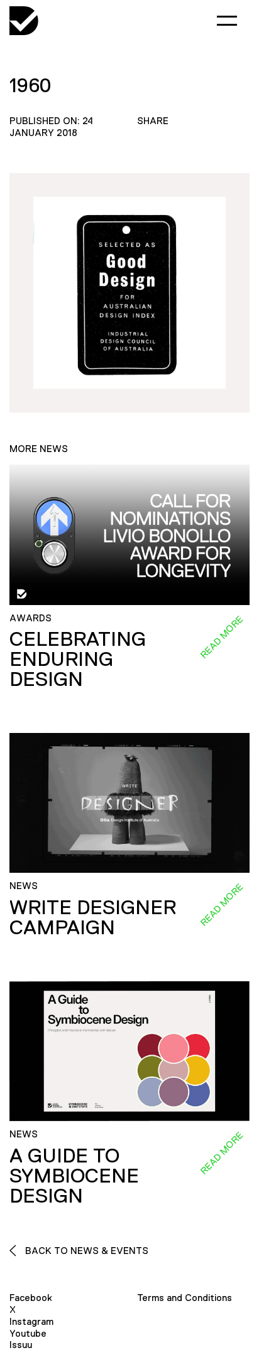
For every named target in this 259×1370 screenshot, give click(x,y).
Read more (221, 636)
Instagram (31, 1321)
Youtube (28, 1333)
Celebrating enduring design (77, 659)
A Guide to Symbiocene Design (74, 1175)
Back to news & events (85, 1250)
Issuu (20, 1344)
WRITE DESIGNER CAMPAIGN (92, 917)
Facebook (30, 1297)
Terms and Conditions (184, 1297)
